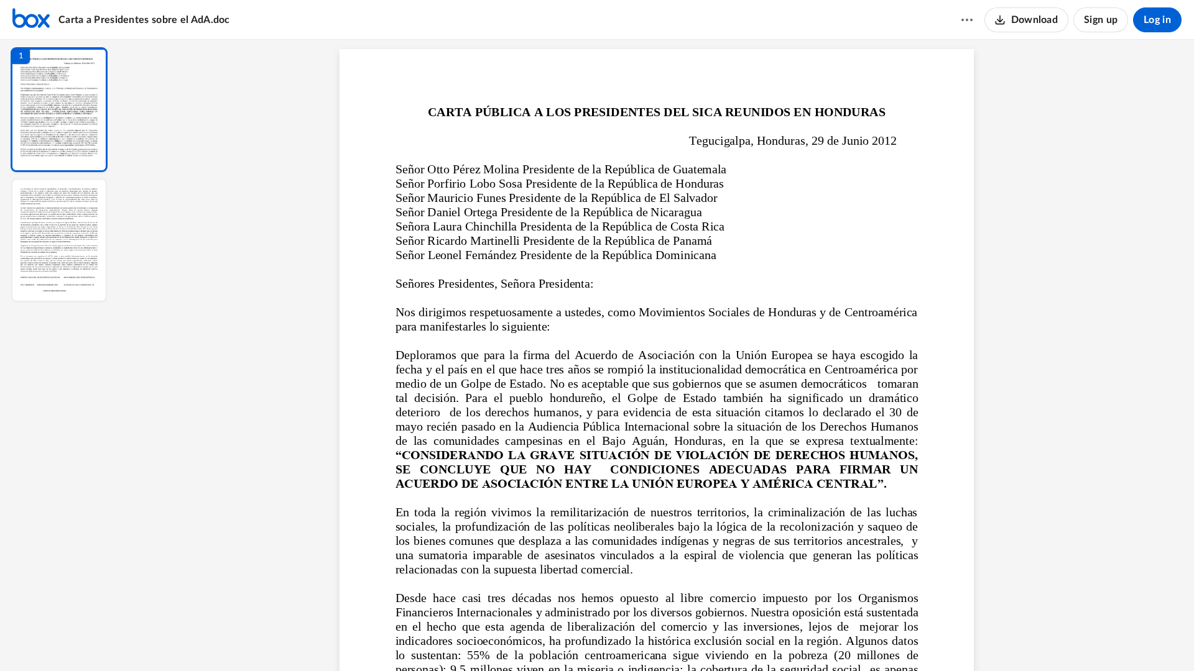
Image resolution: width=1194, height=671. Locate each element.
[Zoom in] (700, 640)
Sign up (1101, 20)
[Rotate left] (725, 640)
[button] (59, 109)
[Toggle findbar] (565, 640)
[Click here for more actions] (967, 19)
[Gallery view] (749, 640)
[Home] (31, 20)
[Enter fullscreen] (771, 640)
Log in (1157, 20)
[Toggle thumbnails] (542, 640)
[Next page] (631, 640)
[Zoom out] (657, 640)
